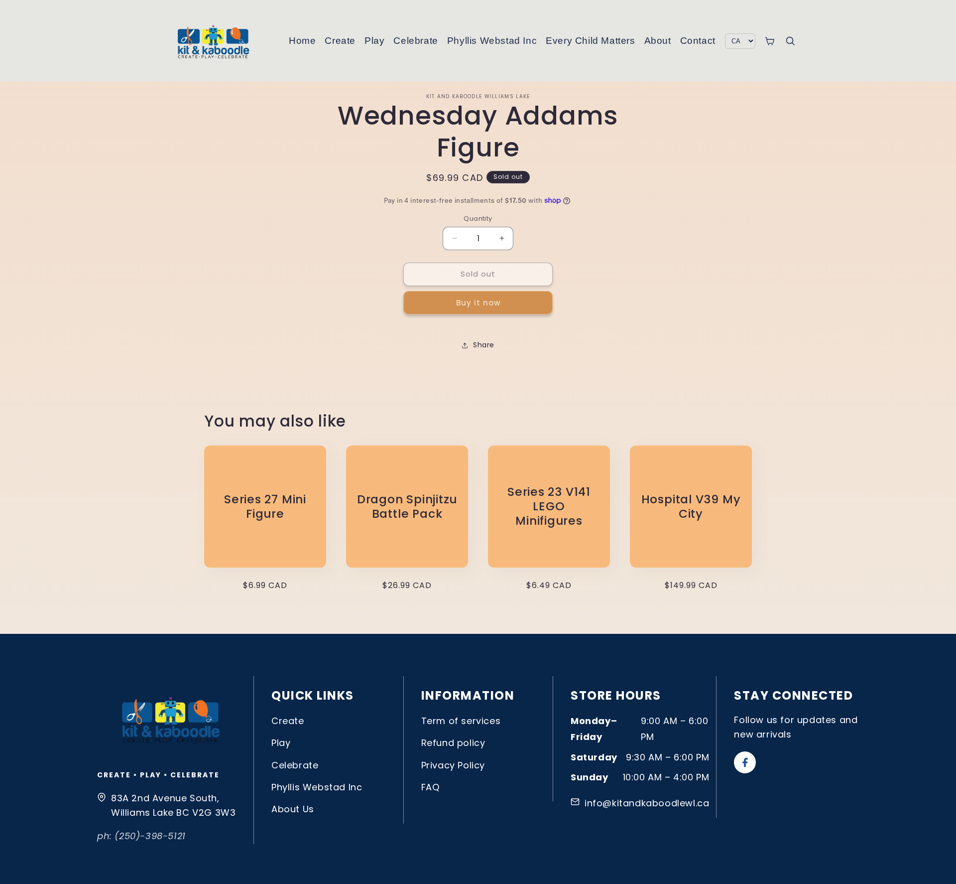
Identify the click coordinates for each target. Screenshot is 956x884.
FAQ (430, 787)
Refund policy (453, 743)
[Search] (790, 40)
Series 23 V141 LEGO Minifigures (549, 506)
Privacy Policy (453, 765)
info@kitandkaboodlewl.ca (647, 803)
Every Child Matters (590, 40)
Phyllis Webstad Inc (492, 40)
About (657, 40)
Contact (698, 40)
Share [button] (483, 345)
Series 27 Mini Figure (265, 506)
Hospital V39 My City (691, 506)
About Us (292, 809)
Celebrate (415, 40)
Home (302, 40)
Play (374, 40)
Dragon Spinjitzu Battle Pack (407, 506)
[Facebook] (745, 762)
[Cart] (769, 41)
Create (340, 40)
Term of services (461, 721)
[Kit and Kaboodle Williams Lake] (214, 41)
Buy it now (478, 302)
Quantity (478, 218)
